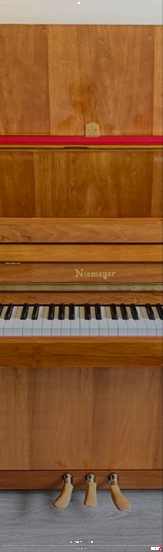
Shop (155, 548)
